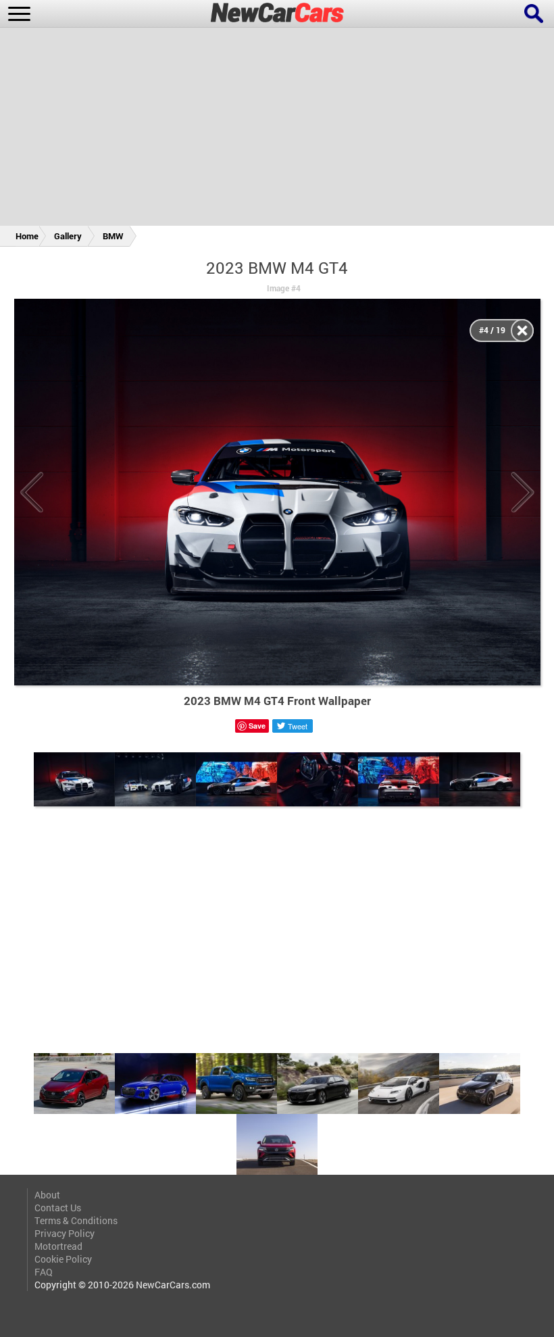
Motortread (58, 1246)
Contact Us (57, 1207)
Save (257, 726)
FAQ (43, 1271)
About (47, 1194)
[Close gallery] (522, 330)
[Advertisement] (277, 129)
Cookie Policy (63, 1259)
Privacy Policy (64, 1233)
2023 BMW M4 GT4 (277, 268)
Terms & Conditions (76, 1220)
